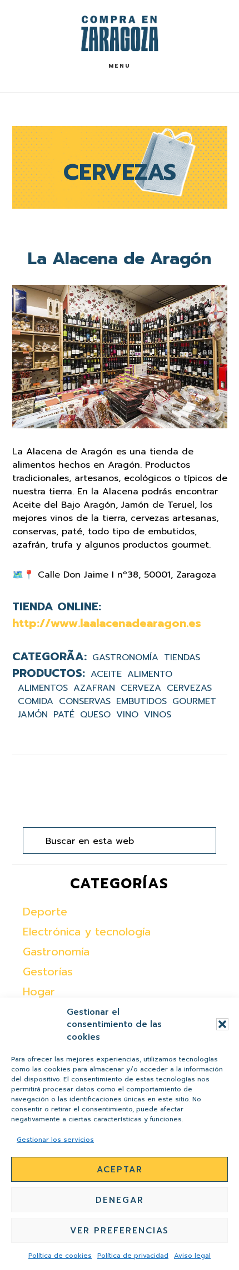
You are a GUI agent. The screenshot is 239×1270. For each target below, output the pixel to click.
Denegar (120, 1200)
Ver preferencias (119, 1231)
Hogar (39, 991)
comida (35, 701)
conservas (85, 701)
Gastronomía (125, 657)
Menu (119, 66)
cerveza (141, 688)
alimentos (43, 688)
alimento (149, 674)
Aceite (106, 674)
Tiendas (182, 657)
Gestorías (48, 971)
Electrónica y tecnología (87, 931)
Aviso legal (192, 1256)
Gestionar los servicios (55, 1140)
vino (127, 714)
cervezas (189, 688)
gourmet (194, 701)
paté (63, 714)
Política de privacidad (132, 1256)
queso (95, 714)
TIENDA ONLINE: (56, 606)
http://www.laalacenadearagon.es (106, 623)
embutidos (141, 701)
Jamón (33, 714)
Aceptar (120, 1169)
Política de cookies (60, 1256)
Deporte (45, 911)
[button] (222, 1024)
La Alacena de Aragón (119, 258)
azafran (94, 688)
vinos (157, 714)
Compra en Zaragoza (119, 34)
